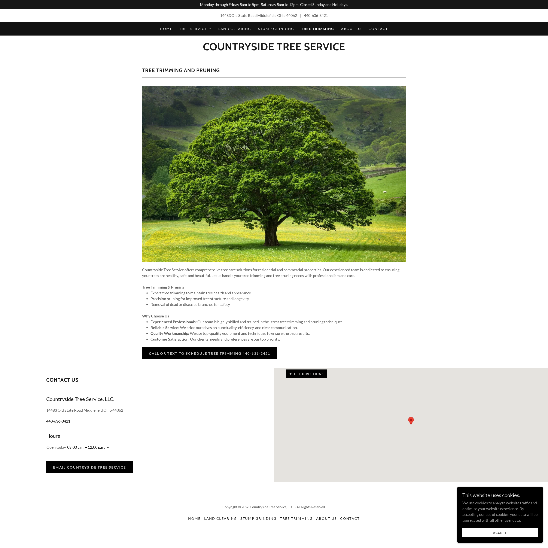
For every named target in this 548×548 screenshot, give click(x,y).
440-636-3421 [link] (316, 15)
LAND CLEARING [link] (234, 29)
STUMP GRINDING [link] (276, 29)
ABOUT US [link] (351, 29)
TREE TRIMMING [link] (317, 29)
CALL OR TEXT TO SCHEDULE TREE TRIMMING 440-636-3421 (209, 353)
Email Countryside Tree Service (89, 467)
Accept (500, 533)
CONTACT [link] (378, 29)
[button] (195, 28)
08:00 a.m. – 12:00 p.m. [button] (86, 447)
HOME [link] (166, 29)
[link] (274, 48)
